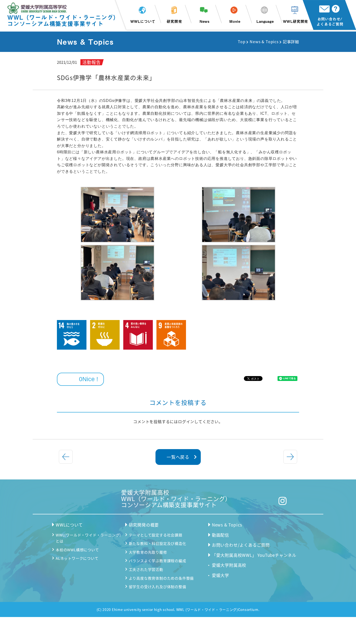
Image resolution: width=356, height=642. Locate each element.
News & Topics (264, 41)
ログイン (186, 421)
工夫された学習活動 (146, 569)
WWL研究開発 (295, 21)
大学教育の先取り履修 (148, 552)
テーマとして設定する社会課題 (155, 534)
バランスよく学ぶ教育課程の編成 (157, 560)
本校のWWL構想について (77, 549)
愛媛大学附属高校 (229, 565)
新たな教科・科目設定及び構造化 (157, 543)
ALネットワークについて (77, 558)
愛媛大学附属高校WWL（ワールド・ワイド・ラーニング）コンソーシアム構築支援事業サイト (176, 498)
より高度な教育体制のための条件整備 (161, 578)
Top (241, 41)
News (205, 21)
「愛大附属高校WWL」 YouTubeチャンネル (254, 555)
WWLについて (143, 21)
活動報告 (91, 62)
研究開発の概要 (144, 525)
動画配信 (220, 535)
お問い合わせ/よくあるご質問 (330, 21)
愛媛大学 (220, 575)
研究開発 (174, 21)
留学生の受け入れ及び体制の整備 (157, 586)
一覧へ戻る (178, 457)
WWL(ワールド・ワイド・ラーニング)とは (88, 538)
